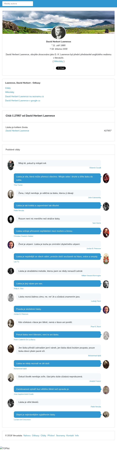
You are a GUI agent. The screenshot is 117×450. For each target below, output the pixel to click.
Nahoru (27, 435)
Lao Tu (16, 262)
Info (77, 435)
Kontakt (70, 435)
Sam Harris (96, 223)
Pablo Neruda (19, 210)
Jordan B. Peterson (94, 248)
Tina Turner (18, 185)
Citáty (8, 88)
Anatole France (95, 381)
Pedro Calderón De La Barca (24, 339)
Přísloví (51, 435)
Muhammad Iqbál (94, 356)
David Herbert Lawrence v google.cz (22, 100)
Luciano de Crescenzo (22, 420)
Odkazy (35, 435)
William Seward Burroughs (91, 275)
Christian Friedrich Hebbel (23, 236)
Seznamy (60, 435)
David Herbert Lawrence (58, 41)
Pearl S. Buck (96, 326)
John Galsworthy (94, 197)
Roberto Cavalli (95, 168)
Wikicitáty (58, 61)
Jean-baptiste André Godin (24, 394)
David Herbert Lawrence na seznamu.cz (24, 96)
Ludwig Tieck (96, 301)
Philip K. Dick (18, 288)
